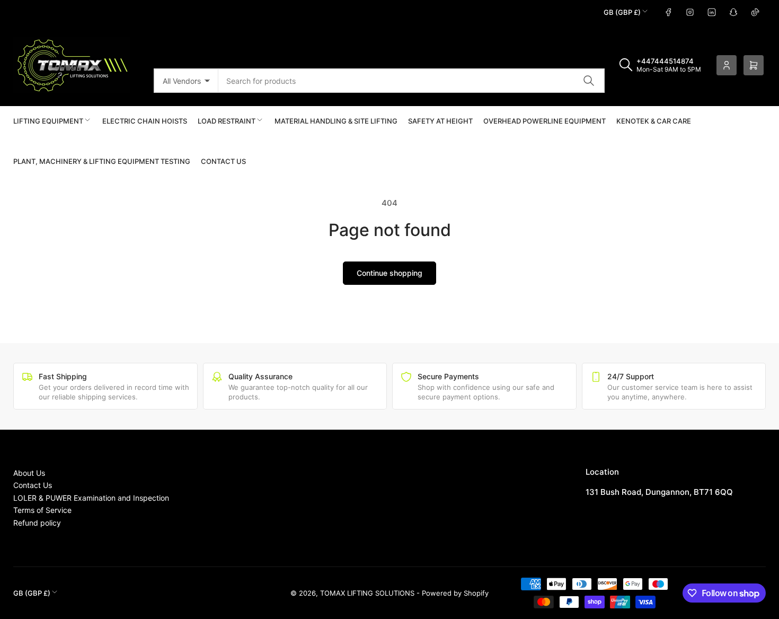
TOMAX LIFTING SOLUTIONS (367, 593)
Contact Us (223, 161)
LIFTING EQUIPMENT (48, 121)
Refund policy (37, 522)
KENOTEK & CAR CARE (653, 121)
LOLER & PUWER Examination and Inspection (91, 497)
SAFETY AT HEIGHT (440, 121)
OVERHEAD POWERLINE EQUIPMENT (544, 121)
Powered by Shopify (455, 593)
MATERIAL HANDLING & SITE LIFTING (336, 121)
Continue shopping (389, 272)
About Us (29, 472)
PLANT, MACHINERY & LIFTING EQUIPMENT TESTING (101, 161)
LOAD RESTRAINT (226, 121)
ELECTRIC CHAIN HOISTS (144, 121)
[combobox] (411, 80)
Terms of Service (42, 510)
